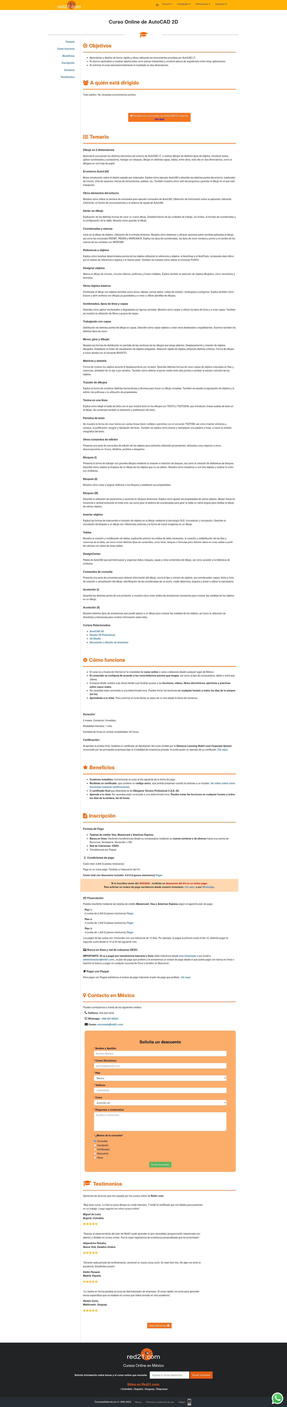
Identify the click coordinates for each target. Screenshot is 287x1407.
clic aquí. (190, 887)
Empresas (162, 1389)
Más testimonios (158, 1325)
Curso (98, 1097)
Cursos (166, 4)
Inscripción (183, 4)
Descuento (102, 1153)
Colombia (126, 1389)
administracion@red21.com (98, 959)
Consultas (102, 1141)
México (138, 1402)
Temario (70, 41)
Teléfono (99, 1085)
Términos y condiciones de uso (160, 1402)
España (138, 1389)
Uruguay (149, 1389)
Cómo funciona (66, 48)
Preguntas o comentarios (109, 1109)
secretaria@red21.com (110, 1024)
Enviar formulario (160, 1164)
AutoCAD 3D (97, 631)
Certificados (103, 1149)
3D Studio (95, 638)
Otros (100, 1157)
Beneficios (68, 55)
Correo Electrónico (105, 1060)
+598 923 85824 (109, 1018)
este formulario (187, 955)
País (97, 1072)
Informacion (202, 4)
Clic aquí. (222, 749)
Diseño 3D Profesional (102, 634)
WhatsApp (208, 887)
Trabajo (181, 1402)
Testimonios (68, 76)
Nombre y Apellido (105, 1048)
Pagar (159, 875)
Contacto (220, 4)
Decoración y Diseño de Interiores (109, 642)
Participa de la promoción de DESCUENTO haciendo (160, 117)
